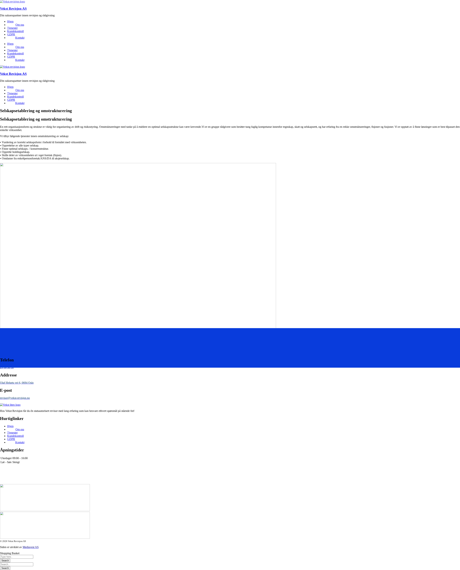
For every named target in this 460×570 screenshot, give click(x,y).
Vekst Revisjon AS (13, 8)
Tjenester (12, 27)
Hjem (10, 21)
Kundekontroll (15, 31)
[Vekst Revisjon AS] (12, 1)
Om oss (19, 24)
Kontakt (19, 37)
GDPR (11, 34)
